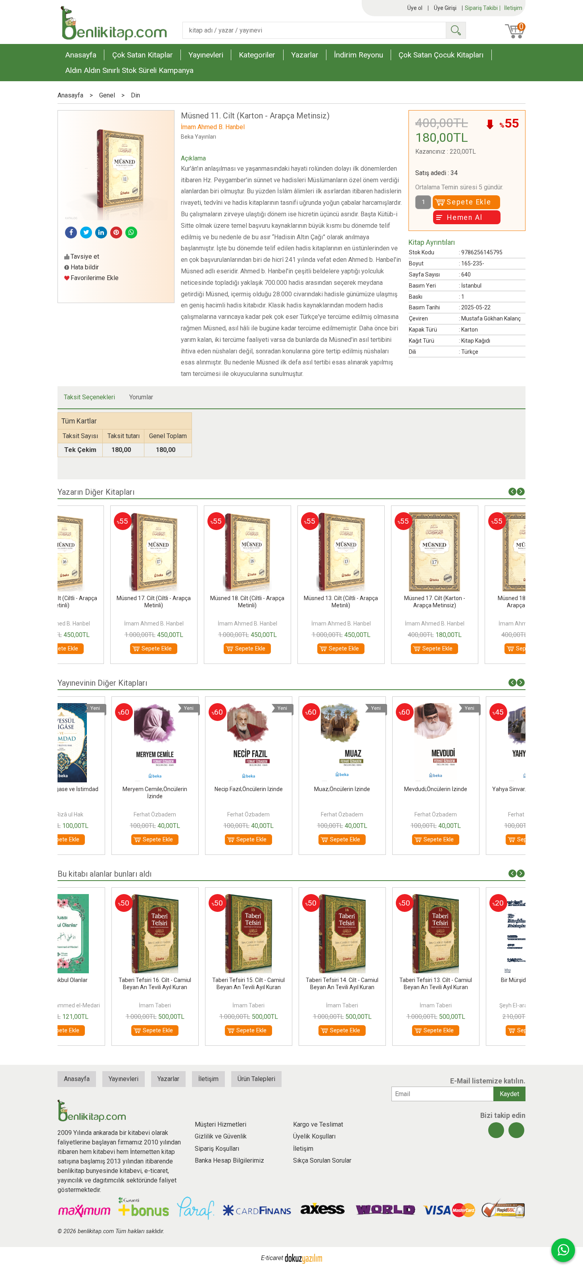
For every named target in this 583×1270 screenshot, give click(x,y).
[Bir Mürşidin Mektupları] (478, 898)
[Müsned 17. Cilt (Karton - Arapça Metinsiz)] (384, 517)
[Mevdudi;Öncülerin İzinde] (385, 707)
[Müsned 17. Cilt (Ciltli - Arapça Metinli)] (104, 517)
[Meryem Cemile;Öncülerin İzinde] (104, 707)
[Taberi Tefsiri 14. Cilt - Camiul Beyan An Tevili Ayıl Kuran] (291, 898)
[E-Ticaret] (303, 1258)
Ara (456, 30)
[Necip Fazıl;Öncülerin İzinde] (198, 707)
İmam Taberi (104, 1005)
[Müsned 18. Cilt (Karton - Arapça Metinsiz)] (478, 517)
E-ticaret (272, 1258)
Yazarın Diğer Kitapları (96, 492)
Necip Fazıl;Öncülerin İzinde (198, 789)
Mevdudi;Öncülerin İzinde (385, 789)
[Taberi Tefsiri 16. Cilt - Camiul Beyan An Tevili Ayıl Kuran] (104, 898)
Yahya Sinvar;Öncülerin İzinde (478, 789)
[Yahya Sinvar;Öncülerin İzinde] (478, 707)
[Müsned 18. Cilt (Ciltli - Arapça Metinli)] (197, 517)
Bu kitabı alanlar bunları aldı (105, 874)
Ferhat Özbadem (104, 814)
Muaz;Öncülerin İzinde (292, 789)
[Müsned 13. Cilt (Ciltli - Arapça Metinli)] (291, 517)
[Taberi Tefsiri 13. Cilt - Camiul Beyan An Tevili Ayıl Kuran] (385, 898)
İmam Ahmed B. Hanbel (104, 623)
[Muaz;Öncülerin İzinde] (291, 707)
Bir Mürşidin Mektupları (478, 980)
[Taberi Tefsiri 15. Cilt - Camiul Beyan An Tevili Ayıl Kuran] (198, 898)
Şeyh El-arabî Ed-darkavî (479, 1005)
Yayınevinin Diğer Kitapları (102, 683)
